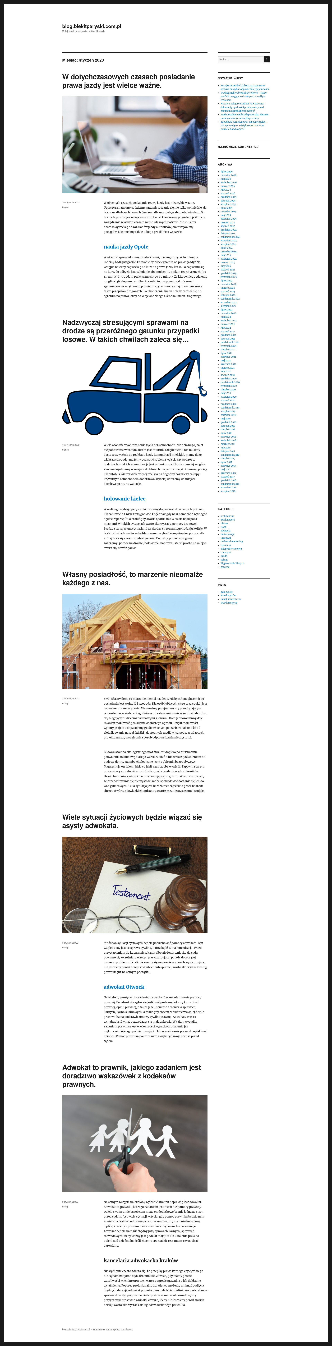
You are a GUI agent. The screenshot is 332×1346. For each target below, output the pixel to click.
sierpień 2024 (228, 244)
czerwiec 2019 (228, 415)
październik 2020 (230, 382)
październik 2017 (230, 454)
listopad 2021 (228, 338)
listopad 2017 (228, 451)
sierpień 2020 (228, 389)
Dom (223, 527)
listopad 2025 (228, 200)
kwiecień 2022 (229, 320)
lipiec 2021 (226, 353)
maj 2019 (226, 418)
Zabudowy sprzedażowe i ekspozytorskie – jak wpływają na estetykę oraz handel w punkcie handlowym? (244, 125)
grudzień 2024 (229, 229)
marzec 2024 (228, 262)
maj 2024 (226, 255)
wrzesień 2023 (229, 276)
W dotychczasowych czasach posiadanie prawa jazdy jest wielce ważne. (128, 80)
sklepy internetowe (231, 548)
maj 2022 (226, 316)
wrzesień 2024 (229, 240)
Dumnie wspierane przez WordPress (113, 1329)
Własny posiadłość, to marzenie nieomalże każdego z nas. (132, 578)
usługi (65, 703)
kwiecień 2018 (228, 440)
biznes (65, 207)
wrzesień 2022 (229, 302)
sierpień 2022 (228, 306)
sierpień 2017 (228, 458)
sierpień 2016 (228, 491)
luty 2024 (226, 266)
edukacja (225, 530)
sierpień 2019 (228, 411)
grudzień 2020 (229, 378)
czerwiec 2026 (229, 175)
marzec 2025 (228, 222)
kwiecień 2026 (229, 182)
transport (226, 552)
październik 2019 (230, 407)
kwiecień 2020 (229, 396)
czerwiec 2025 (228, 211)
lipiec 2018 (226, 433)
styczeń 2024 (228, 269)
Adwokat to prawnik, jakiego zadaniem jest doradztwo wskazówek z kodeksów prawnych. (131, 1075)
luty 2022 (226, 327)
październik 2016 (230, 484)
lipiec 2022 (227, 309)
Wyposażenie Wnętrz (232, 563)
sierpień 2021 (228, 349)
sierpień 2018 (228, 429)
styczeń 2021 (228, 375)
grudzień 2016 (228, 480)
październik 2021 (230, 342)
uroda (224, 556)
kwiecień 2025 (229, 218)
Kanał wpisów (228, 595)
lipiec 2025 (227, 207)
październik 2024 (230, 237)
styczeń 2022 (228, 331)
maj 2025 (226, 215)
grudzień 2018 (228, 422)
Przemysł (226, 537)
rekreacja (226, 545)
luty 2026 (226, 189)
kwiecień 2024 (229, 258)
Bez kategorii (228, 519)
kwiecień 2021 (228, 364)
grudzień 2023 (228, 273)
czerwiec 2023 (228, 284)
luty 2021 (225, 371)
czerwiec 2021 (228, 356)
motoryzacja (227, 534)
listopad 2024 (228, 233)
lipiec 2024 (227, 247)
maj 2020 (226, 393)
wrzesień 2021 (228, 345)
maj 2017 (225, 469)
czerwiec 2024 (228, 251)
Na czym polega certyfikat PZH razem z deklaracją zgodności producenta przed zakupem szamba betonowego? (242, 107)
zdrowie (225, 567)
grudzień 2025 (229, 197)
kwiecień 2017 (228, 473)
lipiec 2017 (226, 462)
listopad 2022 (228, 295)
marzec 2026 (228, 186)
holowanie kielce (125, 499)
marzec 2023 (228, 287)
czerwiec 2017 (228, 465)
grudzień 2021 (228, 335)
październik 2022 (230, 298)
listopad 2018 (228, 425)
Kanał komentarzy (231, 599)
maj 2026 (226, 178)
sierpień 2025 (228, 204)
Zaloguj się (227, 591)
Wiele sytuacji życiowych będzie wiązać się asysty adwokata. (132, 821)
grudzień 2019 (228, 404)
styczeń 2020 (228, 400)
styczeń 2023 (228, 291)
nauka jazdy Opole (126, 247)
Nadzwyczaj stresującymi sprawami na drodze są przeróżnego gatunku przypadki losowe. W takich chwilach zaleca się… (130, 330)
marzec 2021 (227, 367)
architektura (227, 516)
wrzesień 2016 (229, 487)
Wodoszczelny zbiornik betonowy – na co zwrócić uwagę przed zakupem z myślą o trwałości (244, 96)
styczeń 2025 (228, 226)
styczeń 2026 (228, 193)
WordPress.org (229, 602)
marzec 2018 (227, 444)
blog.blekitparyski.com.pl (91, 26)
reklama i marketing (232, 541)
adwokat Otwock (124, 987)
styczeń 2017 (228, 476)
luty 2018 (225, 447)
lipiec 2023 (226, 280)
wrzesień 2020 (229, 385)
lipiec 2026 (227, 171)
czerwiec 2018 (228, 436)
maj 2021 (225, 360)
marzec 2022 (228, 324)
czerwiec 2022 (228, 313)
